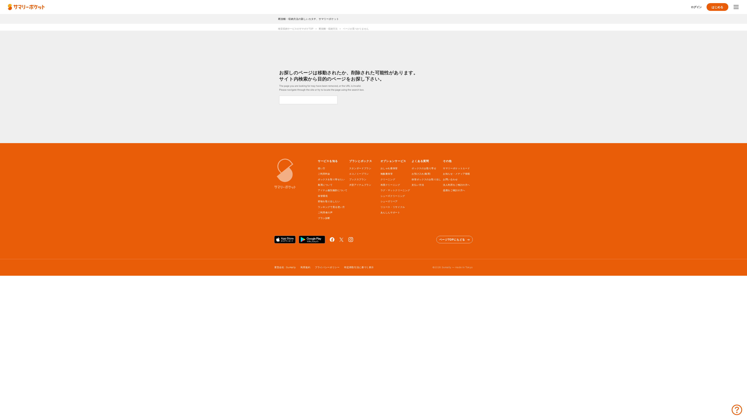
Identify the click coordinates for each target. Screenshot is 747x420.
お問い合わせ (450, 179)
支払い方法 (418, 184)
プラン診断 (324, 218)
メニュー (736, 7)
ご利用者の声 (325, 212)
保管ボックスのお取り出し (426, 179)
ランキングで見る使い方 (331, 207)
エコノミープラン (359, 173)
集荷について (325, 184)
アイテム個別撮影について (332, 190)
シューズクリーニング (393, 195)
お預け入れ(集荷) (421, 173)
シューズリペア (389, 201)
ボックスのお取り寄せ (424, 168)
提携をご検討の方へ (454, 190)
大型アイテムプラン (360, 184)
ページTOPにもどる (452, 239)
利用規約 (305, 267)
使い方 (321, 168)
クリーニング (388, 179)
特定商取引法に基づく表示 (359, 267)
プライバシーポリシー (327, 267)
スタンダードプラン (360, 168)
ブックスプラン (357, 179)
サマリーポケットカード (456, 168)
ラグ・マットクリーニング (395, 190)
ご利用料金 (324, 173)
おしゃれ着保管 (389, 168)
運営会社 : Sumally (285, 267)
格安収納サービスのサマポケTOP (295, 28)
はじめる (717, 7)
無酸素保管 (387, 173)
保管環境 (323, 195)
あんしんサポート (390, 212)
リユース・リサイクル (393, 207)
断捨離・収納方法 (328, 28)
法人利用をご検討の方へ (456, 184)
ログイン (696, 7)
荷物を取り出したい (329, 201)
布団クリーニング (390, 184)
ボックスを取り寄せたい (331, 179)
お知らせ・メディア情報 (456, 173)
